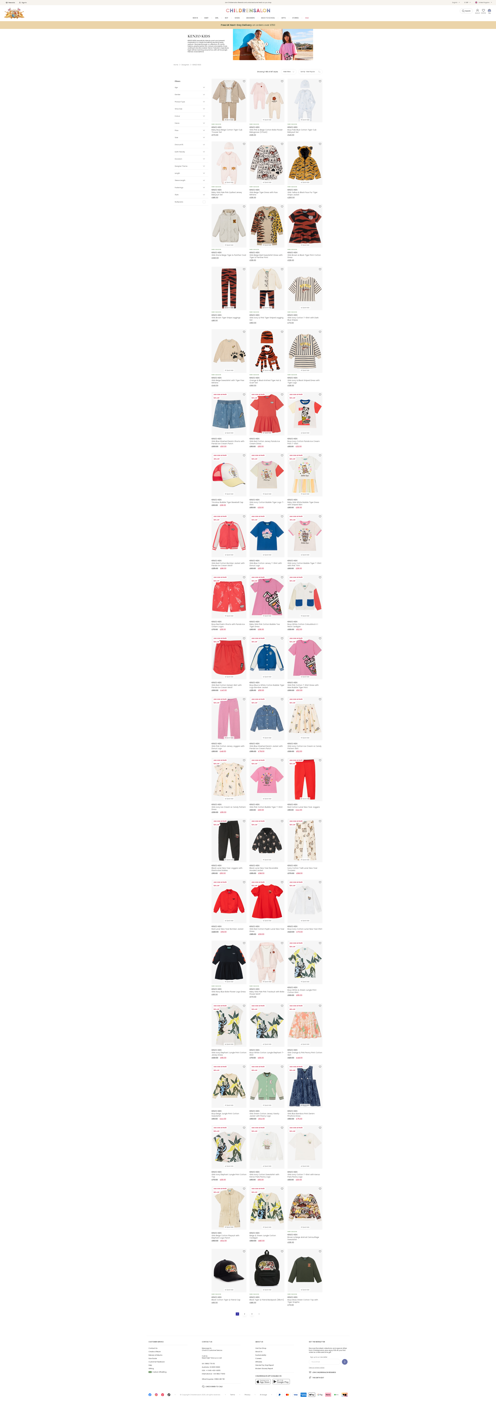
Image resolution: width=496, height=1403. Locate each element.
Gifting (151, 1368)
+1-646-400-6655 (213, 1370)
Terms (232, 1395)
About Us (258, 1351)
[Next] (258, 1314)
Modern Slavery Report (264, 1368)
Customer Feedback (157, 1362)
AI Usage (263, 1395)
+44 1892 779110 (219, 1374)
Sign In (24, 3)
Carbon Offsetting (157, 1372)
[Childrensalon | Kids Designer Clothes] (14, 13)
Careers (258, 1358)
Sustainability (260, 1355)
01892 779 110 (210, 1363)
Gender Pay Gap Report (264, 1365)
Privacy (247, 1395)
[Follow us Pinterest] (162, 1395)
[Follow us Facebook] (150, 1395)
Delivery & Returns (155, 1355)
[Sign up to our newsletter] (345, 1362)
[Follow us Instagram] (156, 1395)
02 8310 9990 (215, 1367)
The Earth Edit (318, 1378)
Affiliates (258, 1362)
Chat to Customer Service (212, 1349)
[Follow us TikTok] (169, 1395)
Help (150, 1365)
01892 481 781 (219, 1379)
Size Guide (153, 1358)
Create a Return (155, 1351)
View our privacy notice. (316, 1368)
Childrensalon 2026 (198, 1395)
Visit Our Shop (260, 1348)
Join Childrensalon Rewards (324, 1372)
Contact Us (153, 1348)
